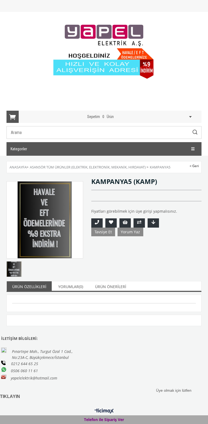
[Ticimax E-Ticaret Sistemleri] (104, 411)
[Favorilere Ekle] (111, 223)
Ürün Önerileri (110, 286)
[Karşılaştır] (139, 223)
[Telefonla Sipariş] (97, 223)
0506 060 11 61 (24, 370)
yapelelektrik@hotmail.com (34, 378)
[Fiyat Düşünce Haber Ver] (153, 223)
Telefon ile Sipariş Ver (104, 419)
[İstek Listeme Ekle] (125, 223)
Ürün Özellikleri (29, 286)
